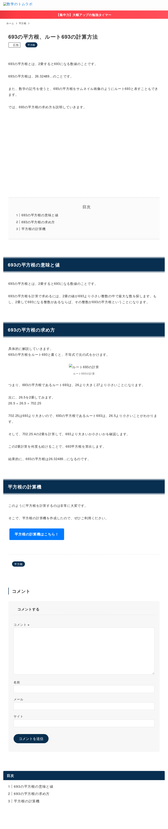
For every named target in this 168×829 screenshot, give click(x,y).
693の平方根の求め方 (38, 222)
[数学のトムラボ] (18, 5)
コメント (22, 624)
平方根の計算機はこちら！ (37, 534)
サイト (18, 716)
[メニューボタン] (163, 5)
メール (18, 699)
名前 (17, 682)
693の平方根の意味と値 (39, 215)
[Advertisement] (84, 153)
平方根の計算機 (33, 228)
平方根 (31, 44)
